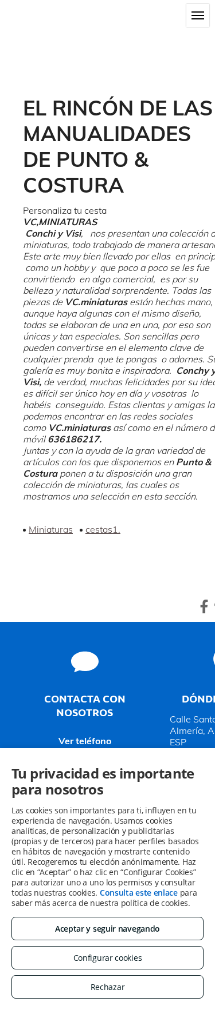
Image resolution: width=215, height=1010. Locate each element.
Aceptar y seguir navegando (107, 928)
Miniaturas (51, 529)
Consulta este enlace (139, 892)
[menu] (197, 15)
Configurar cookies (107, 957)
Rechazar (108, 986)
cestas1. (102, 529)
